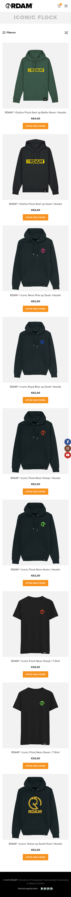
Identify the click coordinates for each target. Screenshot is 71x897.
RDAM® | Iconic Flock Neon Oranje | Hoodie (35, 478)
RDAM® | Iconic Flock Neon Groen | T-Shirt (35, 752)
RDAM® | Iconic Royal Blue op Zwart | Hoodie (35, 386)
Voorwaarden (50, 880)
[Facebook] (67, 442)
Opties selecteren (35, 126)
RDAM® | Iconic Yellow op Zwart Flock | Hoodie (35, 844)
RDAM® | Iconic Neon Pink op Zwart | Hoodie (35, 295)
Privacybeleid (36, 880)
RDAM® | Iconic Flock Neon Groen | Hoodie (35, 569)
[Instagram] (67, 448)
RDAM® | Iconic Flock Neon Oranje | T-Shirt (35, 661)
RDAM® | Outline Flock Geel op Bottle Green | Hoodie (35, 112)
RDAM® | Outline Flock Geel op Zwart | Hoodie (35, 204)
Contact (40, 883)
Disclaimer (24, 880)
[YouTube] (67, 455)
